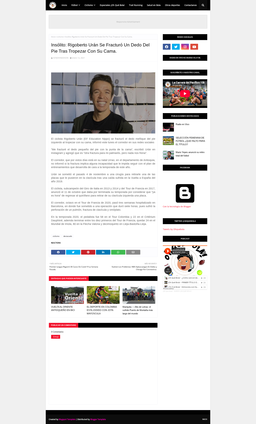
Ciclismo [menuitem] (89, 5)
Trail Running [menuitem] (136, 5)
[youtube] (194, 47)
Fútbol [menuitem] (74, 5)
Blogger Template (98, 419)
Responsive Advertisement (128, 21)
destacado (67, 236)
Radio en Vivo (182, 124)
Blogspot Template (67, 419)
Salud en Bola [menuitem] (154, 5)
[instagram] (185, 47)
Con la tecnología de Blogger (177, 206)
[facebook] (167, 47)
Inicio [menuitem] (64, 5)
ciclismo (60, 36)
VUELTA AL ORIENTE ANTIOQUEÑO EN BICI (63, 308)
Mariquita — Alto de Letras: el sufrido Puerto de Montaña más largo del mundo (138, 310)
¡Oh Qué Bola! (168, 291)
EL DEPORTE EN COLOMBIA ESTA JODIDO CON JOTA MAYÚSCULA (102, 310)
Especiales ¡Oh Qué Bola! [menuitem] (112, 5)
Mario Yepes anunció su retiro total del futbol (190, 154)
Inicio (53, 36)
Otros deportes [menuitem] (172, 5)
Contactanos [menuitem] (190, 5)
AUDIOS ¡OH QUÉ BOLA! (183, 291)
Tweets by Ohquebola (173, 229)
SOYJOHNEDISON (60, 57)
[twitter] (176, 47)
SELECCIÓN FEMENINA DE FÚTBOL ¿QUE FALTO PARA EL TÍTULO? (190, 141)
